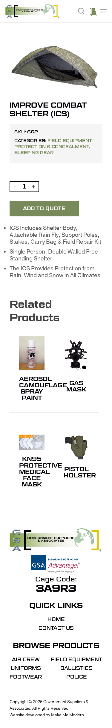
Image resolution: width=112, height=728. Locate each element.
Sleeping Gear (34, 152)
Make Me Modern (67, 715)
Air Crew (26, 659)
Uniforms (26, 668)
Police (76, 677)
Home (56, 619)
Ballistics (76, 668)
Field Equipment (69, 140)
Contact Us (56, 628)
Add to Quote (44, 208)
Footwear (26, 677)
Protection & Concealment (51, 146)
